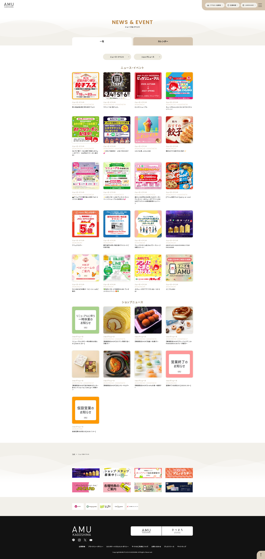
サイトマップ (181, 546)
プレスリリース (169, 546)
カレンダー (163, 41)
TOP (73, 454)
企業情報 (82, 546)
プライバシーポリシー (95, 546)
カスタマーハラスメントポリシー (118, 546)
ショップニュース (148, 57)
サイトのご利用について (140, 546)
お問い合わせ (156, 546)
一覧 (102, 41)
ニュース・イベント (117, 57)
